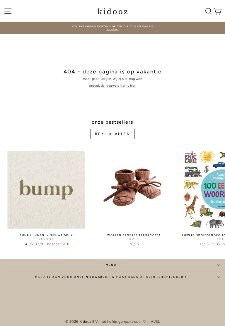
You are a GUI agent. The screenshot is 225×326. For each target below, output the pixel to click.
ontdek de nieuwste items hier (112, 86)
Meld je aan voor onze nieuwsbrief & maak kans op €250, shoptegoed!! (111, 276)
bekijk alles (112, 134)
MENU (111, 264)
